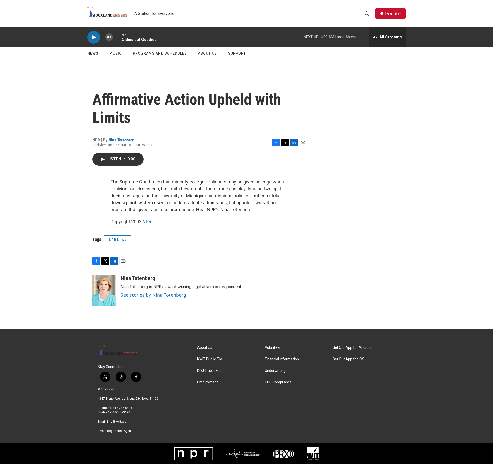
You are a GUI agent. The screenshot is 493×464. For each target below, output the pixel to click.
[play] (94, 37)
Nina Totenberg (122, 139)
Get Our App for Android (352, 348)
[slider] (117, 37)
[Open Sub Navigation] (102, 53)
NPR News (117, 240)
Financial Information (282, 359)
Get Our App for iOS (348, 359)
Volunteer (273, 348)
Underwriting (275, 371)
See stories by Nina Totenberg (153, 295)
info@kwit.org (117, 421)
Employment (207, 382)
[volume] (109, 37)
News (92, 53)
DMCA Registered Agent (115, 431)
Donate (393, 13)
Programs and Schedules (160, 53)
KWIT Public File (209, 359)
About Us (207, 53)
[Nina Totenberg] (104, 290)
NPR (147, 221)
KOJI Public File (209, 371)
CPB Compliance (278, 382)
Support (237, 53)
